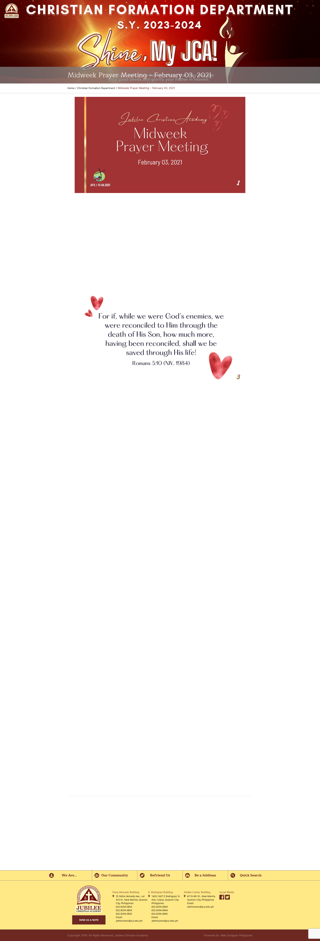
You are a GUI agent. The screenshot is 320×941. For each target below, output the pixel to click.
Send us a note (88, 919)
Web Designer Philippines (236, 935)
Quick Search (251, 875)
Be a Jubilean (205, 875)
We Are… (69, 875)
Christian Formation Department (96, 88)
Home (71, 88)
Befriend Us (160, 875)
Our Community (114, 875)
